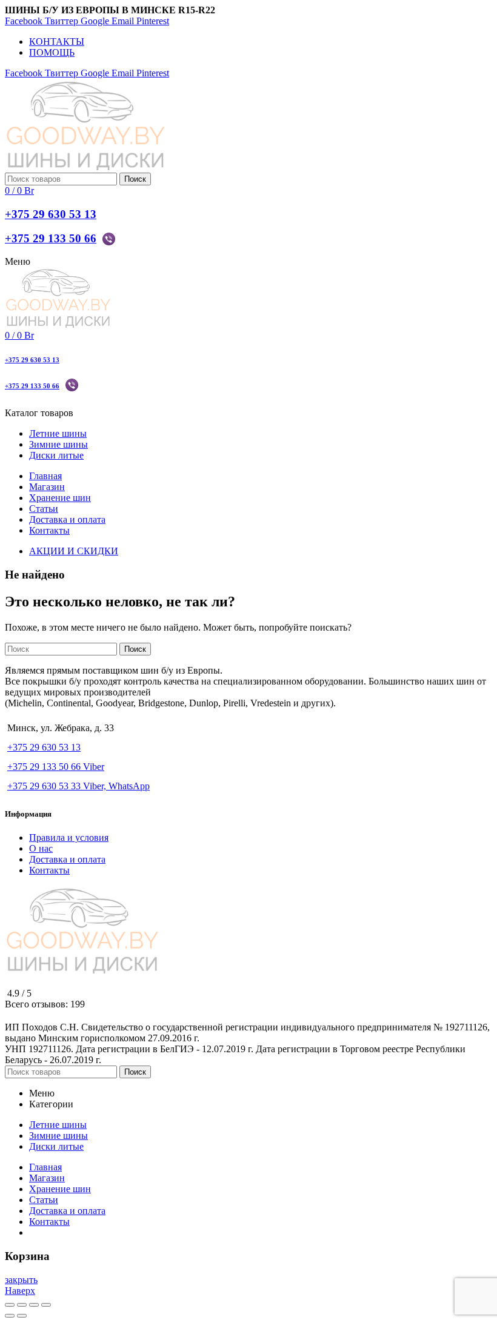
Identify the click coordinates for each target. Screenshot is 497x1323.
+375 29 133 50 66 (50, 238)
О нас (41, 848)
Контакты (49, 870)
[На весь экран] (34, 1305)
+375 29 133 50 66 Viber (55, 766)
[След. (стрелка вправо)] (22, 1316)
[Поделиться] (22, 1305)
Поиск (135, 179)
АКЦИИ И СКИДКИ (73, 551)
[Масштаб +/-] (46, 1305)
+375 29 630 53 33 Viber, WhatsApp (78, 786)
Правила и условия (68, 837)
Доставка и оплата (67, 859)
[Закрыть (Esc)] (10, 1305)
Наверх (20, 1290)
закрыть (21, 1280)
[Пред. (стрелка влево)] (10, 1316)
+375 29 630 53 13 (50, 214)
